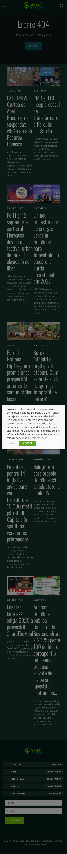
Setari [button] (10, 443)
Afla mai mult (39, 438)
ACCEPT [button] (27, 443)
